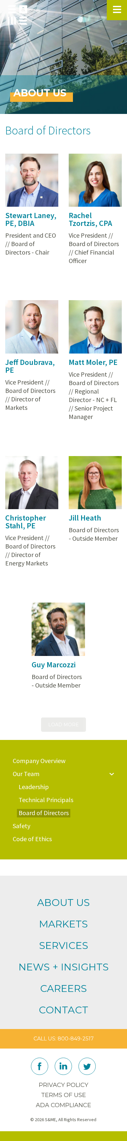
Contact (63, 1010)
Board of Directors (44, 813)
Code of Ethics (32, 839)
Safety (21, 826)
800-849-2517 (76, 1039)
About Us (63, 903)
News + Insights (64, 967)
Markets (63, 924)
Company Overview (39, 761)
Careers (63, 988)
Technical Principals (46, 800)
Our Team (26, 774)
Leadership (34, 787)
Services (63, 945)
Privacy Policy (63, 1085)
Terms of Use (63, 1095)
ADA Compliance (63, 1105)
